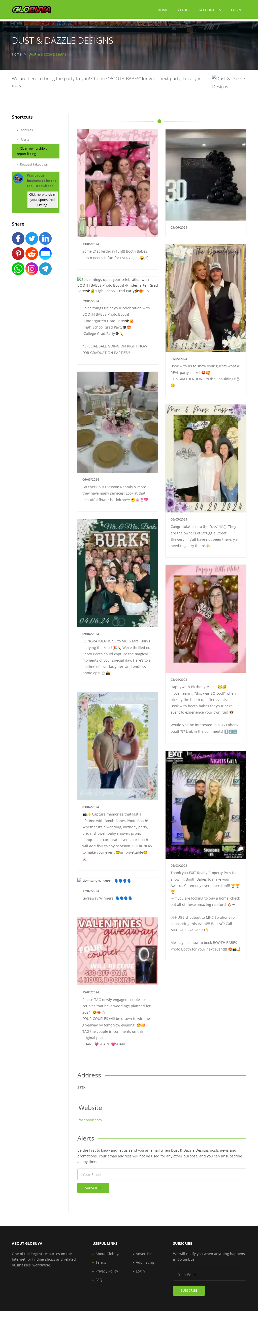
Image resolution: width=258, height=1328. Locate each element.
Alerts (24, 139)
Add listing (145, 1262)
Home (163, 10)
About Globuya (107, 1253)
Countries (211, 9)
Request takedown (34, 164)
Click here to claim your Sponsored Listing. (42, 199)
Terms (100, 1262)
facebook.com (90, 1120)
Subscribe (93, 1188)
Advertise (144, 1253)
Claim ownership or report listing (33, 151)
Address (26, 130)
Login (236, 9)
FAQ (98, 1279)
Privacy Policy (106, 1271)
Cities (184, 10)
